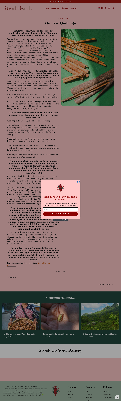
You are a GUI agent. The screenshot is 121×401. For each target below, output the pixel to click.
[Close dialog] (78, 182)
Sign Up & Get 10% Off (60, 214)
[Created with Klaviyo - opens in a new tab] (60, 220)
